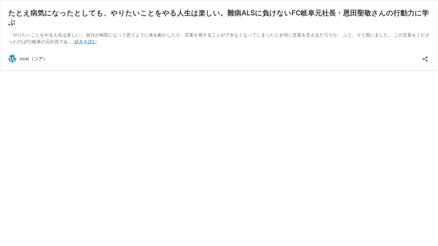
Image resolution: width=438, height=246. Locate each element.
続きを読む (85, 41)
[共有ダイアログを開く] (425, 57)
